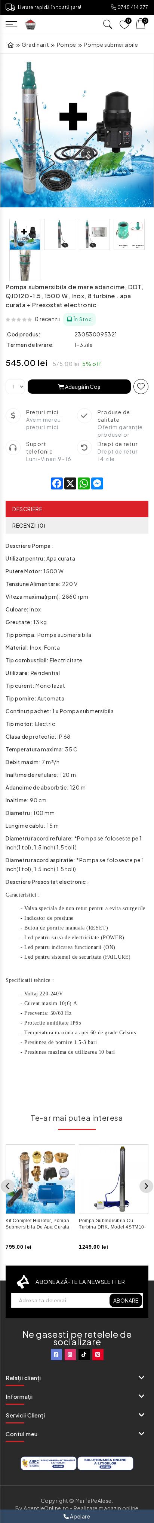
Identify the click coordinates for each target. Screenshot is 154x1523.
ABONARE (125, 1300)
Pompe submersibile (111, 44)
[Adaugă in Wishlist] (140, 386)
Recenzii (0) (28, 525)
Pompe (66, 44)
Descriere (27, 509)
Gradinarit (35, 44)
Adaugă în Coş (82, 386)
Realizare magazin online (106, 1508)
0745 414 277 (132, 7)
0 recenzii (47, 318)
